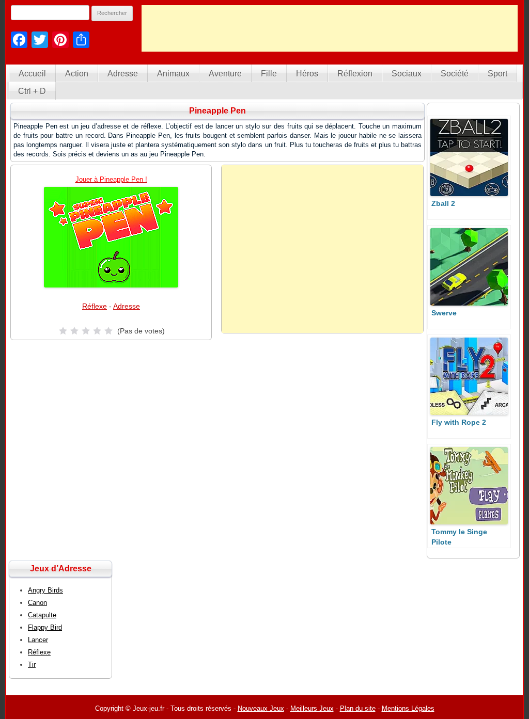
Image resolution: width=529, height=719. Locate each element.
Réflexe (94, 306)
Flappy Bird (45, 627)
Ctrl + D (32, 91)
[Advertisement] (330, 28)
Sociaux (407, 73)
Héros (307, 73)
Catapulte (42, 615)
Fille (269, 73)
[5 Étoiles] (108, 331)
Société (455, 73)
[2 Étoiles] (74, 331)
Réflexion (354, 73)
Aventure (225, 73)
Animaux (173, 73)
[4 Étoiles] (97, 331)
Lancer (38, 640)
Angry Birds (45, 590)
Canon (37, 602)
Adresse (122, 73)
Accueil (32, 73)
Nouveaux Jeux (261, 708)
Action (76, 73)
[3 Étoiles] (86, 331)
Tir (32, 664)
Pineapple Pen (217, 110)
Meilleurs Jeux (312, 708)
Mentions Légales (408, 708)
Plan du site (358, 708)
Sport (497, 73)
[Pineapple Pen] (111, 237)
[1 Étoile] (63, 331)
